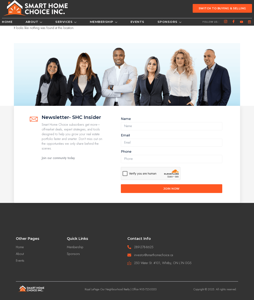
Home (7, 22)
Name (126, 119)
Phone (126, 151)
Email (125, 135)
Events (137, 22)
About (32, 22)
